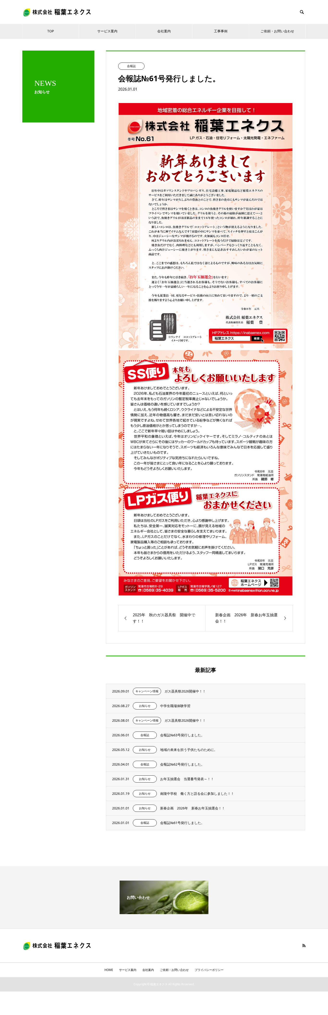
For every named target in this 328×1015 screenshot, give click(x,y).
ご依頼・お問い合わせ (277, 31)
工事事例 (220, 31)
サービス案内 (107, 31)
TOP (50, 31)
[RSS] (304, 945)
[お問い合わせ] (164, 912)
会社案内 (164, 31)
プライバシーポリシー (209, 970)
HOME (108, 970)
